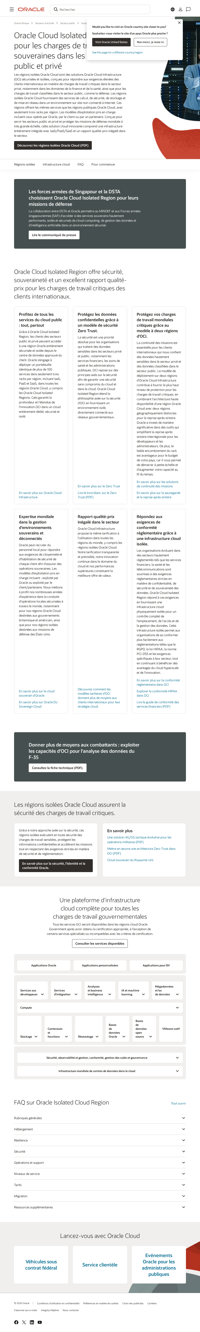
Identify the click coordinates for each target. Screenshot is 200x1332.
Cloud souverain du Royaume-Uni (130, 860)
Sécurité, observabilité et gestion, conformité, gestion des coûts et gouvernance (96, 1057)
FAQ (81, 164)
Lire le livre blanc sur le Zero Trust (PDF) (97, 495)
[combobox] (100, 9)
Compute (26, 1007)
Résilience (21, 1140)
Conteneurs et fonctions (55, 1032)
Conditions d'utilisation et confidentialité (58, 1303)
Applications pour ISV (156, 965)
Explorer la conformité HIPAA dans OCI (157, 693)
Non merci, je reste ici (150, 42)
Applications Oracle (43, 965)
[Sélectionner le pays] (172, 9)
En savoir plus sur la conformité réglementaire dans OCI (158, 682)
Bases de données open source (141, 1028)
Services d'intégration (62, 992)
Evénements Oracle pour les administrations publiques (159, 1264)
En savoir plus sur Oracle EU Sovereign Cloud (38, 704)
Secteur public (67, 23)
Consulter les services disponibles (99, 943)
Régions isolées (24, 164)
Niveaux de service (27, 1174)
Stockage (26, 1036)
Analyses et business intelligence (95, 990)
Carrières (152, 1303)
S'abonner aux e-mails (25, 1310)
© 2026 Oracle (21, 1303)
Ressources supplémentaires (33, 1207)
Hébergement (23, 1129)
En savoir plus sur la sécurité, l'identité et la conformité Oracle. (53, 865)
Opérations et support (29, 1162)
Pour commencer (103, 164)
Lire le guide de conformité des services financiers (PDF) (158, 704)
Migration (20, 1196)
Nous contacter (71, 1310)
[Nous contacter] (188, 9)
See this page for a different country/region (117, 52)
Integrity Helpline (50, 1310)
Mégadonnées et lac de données (164, 990)
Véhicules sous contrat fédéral (41, 1264)
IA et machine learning (130, 992)
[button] (11, 9)
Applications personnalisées (100, 965)
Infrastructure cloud (56, 164)
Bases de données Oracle (114, 1030)
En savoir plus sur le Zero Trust (99, 486)
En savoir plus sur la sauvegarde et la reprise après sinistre (158, 495)
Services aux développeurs (29, 992)
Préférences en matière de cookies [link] (101, 1303)
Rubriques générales (28, 1118)
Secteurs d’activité (44, 23)
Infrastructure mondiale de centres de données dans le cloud (97, 1071)
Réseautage (85, 1036)
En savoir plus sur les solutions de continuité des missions (157, 484)
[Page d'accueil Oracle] (31, 9)
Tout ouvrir (178, 1103)
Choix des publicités (133, 1303)
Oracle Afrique (21, 23)
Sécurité (19, 1151)
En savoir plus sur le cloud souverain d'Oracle (36, 693)
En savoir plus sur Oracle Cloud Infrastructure (40, 495)
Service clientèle (99, 1265)
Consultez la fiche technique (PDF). (57, 768)
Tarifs (17, 1185)
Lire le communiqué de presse (54, 235)
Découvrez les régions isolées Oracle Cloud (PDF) (52, 145)
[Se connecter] (180, 9)
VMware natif (171, 1029)
